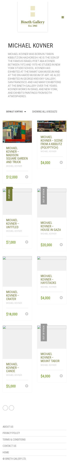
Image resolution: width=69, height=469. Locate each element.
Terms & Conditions (14, 439)
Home (6, 452)
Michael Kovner (14, 166)
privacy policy (11, 433)
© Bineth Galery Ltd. (14, 458)
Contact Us (9, 446)
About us (8, 426)
